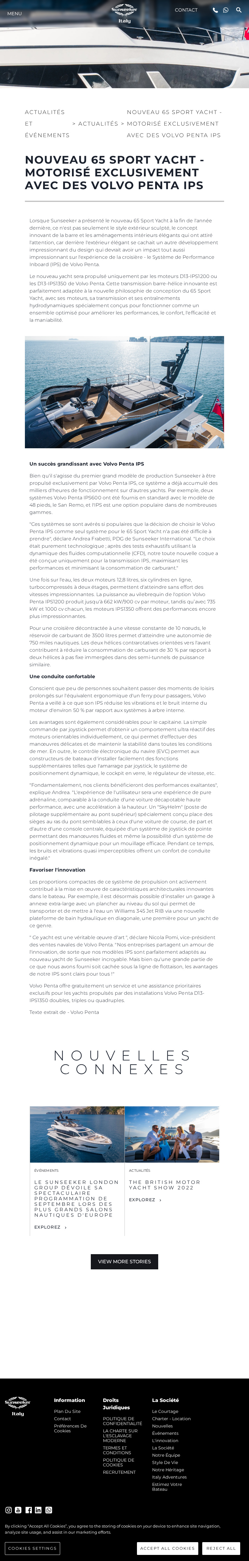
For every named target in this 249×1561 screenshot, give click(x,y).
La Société (163, 1448)
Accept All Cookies (167, 1548)
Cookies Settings (32, 1548)
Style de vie (165, 1462)
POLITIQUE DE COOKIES (118, 1462)
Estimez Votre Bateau (167, 1487)
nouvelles (162, 1426)
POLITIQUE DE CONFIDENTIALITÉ (122, 1421)
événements (165, 1433)
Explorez (47, 1227)
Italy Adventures (169, 1477)
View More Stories (124, 1261)
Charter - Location (171, 1418)
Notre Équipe (166, 1455)
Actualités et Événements (47, 124)
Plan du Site (67, 1411)
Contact (186, 10)
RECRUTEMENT (119, 1472)
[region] (124, 1539)
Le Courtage (165, 1411)
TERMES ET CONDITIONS (117, 1450)
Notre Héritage (168, 1470)
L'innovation (165, 1440)
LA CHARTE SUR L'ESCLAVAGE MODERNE (120, 1435)
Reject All (221, 1548)
